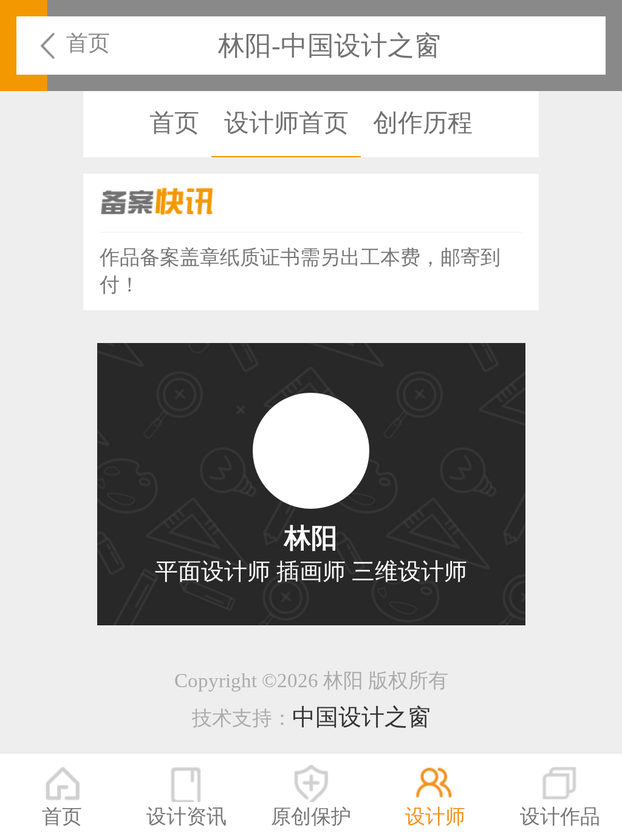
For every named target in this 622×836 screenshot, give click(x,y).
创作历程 (423, 123)
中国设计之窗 (361, 717)
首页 (88, 43)
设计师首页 (286, 123)
